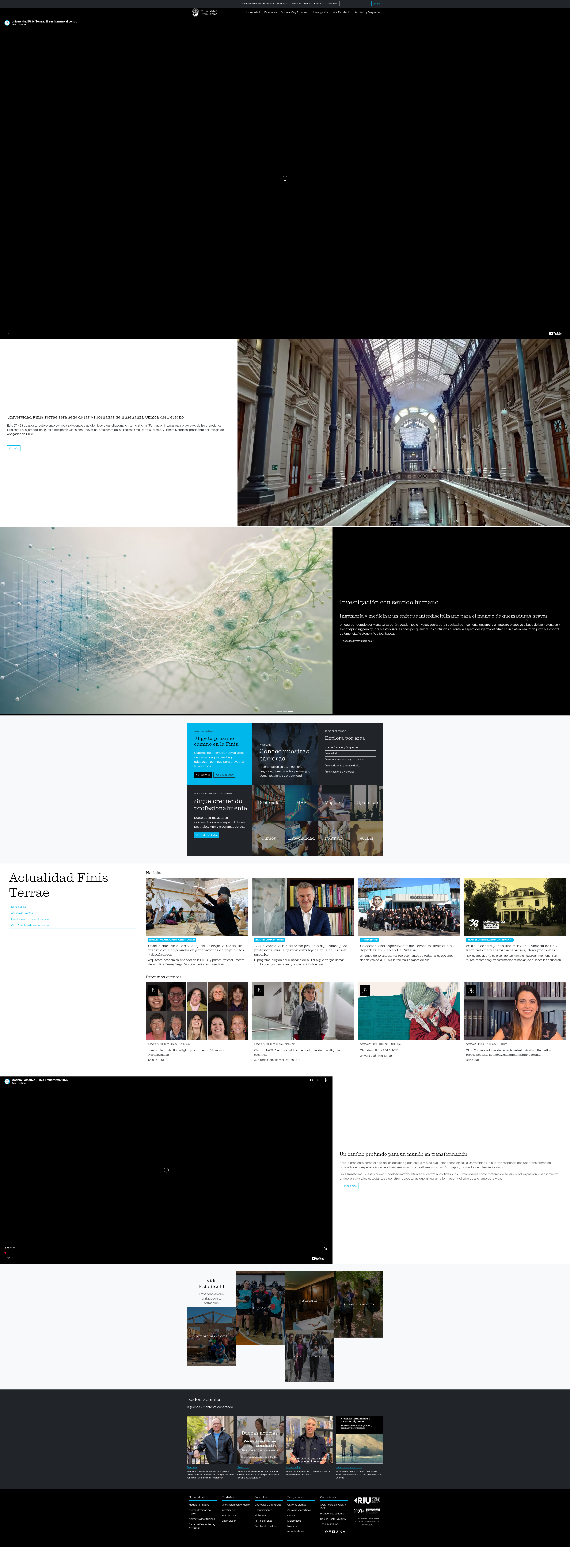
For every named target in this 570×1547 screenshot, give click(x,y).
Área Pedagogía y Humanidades (342, 765)
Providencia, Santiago (332, 1513)
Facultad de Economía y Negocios (269, 940)
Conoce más (349, 1186)
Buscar (376, 3)
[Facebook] (326, 1532)
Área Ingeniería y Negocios (339, 771)
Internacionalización (251, 3)
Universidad (253, 12)
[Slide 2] (279, 523)
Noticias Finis (18, 907)
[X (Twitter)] (340, 1532)
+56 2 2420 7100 (329, 1524)
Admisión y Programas (367, 12)
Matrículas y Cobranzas (268, 1504)
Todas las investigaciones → (358, 638)
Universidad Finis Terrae (349, 1467)
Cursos (291, 1515)
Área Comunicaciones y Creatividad (345, 759)
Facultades (270, 12)
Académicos (295, 3)
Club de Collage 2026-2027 (379, 1050)
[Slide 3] (285, 523)
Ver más (14, 448)
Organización (229, 1520)
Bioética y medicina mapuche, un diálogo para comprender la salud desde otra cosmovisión (444, 618)
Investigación (320, 12)
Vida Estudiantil (341, 12)
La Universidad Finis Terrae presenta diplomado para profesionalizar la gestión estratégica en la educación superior (300, 950)
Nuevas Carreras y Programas (341, 747)
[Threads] (337, 1532)
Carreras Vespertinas (299, 1510)
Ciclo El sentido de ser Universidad (30, 925)
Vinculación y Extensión (294, 12)
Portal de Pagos (263, 1520)
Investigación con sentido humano (389, 605)
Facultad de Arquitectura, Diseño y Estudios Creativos (172, 940)
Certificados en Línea (266, 1526)
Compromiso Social (369, 940)
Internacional (229, 1515)
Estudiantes (268, 3)
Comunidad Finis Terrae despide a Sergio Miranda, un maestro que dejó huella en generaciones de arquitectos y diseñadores (196, 950)
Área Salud (331, 753)
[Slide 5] (295, 523)
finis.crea (192, 1467)
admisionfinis (293, 1467)
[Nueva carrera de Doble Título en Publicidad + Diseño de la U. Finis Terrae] (309, 1440)
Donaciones (331, 3)
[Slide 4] (290, 523)
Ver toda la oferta (206, 835)
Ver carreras (203, 774)
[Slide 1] (274, 523)
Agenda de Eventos (22, 913)
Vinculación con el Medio (236, 1504)
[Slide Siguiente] (527, 433)
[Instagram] (330, 1532)
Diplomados (294, 1520)
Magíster (292, 1526)
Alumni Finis (282, 3)
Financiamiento (263, 1510)
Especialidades (295, 1531)
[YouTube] (344, 1532)
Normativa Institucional (202, 1519)
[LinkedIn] (333, 1532)
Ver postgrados (224, 774)
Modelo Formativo (199, 1504)
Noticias (308, 3)
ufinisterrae (243, 1467)
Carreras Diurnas (296, 1504)
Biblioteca (318, 3)
